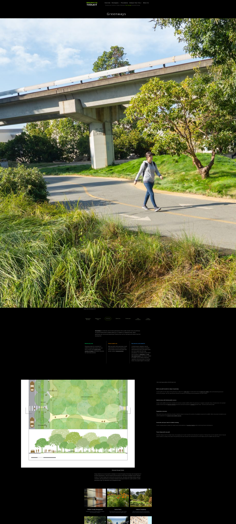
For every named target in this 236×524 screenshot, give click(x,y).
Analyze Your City (135, 2)
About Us (146, 2)
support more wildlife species (174, 415)
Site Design (128, 5)
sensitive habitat (191, 425)
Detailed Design (136, 5)
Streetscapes (128, 318)
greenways (142, 354)
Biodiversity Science (110, 5)
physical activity (119, 351)
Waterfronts (118, 318)
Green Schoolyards (138, 319)
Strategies (115, 2)
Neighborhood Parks (98, 319)
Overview (107, 2)
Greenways (108, 318)
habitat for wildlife (204, 391)
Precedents (124, 2)
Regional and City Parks (87, 319)
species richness (172, 404)
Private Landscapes (148, 319)
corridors (192, 404)
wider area (186, 391)
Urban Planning (120, 5)
